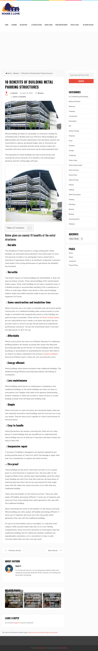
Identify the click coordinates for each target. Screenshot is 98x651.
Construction (73, 116)
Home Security (74, 170)
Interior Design (88, 25)
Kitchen (71, 185)
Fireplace (72, 136)
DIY (70, 126)
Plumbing (72, 204)
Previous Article (15, 550)
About (71, 257)
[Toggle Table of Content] (28, 228)
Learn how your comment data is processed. (43, 632)
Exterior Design (36, 25)
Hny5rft (14, 93)
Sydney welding (50, 354)
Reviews (16, 73)
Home (6, 25)
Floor (70, 141)
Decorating (23, 25)
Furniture (72, 146)
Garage (71, 150)
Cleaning (14, 25)
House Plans (75, 25)
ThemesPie (42, 648)
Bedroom (72, 106)
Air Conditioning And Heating (78, 97)
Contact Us (72, 261)
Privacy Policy (73, 265)
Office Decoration (75, 195)
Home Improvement (61, 25)
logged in (17, 623)
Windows (72, 224)
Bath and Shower (74, 101)
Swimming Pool (74, 219)
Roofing (71, 214)
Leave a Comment (19, 97)
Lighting (71, 190)
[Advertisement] (49, 50)
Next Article (53, 550)
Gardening (72, 155)
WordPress (63, 648)
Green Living (48, 25)
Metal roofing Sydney (50, 317)
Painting (71, 199)
